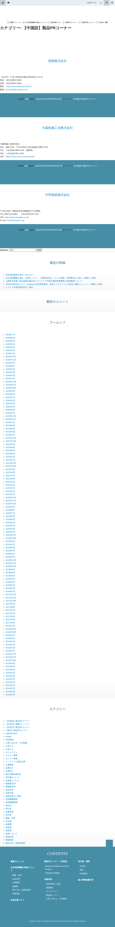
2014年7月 (10, 688)
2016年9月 (10, 635)
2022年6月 (10, 450)
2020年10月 (11, 504)
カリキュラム (11, 752)
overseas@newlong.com (17, 89)
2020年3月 (10, 525)
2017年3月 (10, 619)
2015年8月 (10, 666)
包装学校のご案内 (13, 796)
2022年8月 (10, 447)
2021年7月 (10, 475)
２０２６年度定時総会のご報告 (19, 287)
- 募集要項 (49, 888)
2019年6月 (10, 547)
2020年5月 (10, 519)
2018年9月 (10, 569)
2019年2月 (10, 557)
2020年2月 (10, 529)
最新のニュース (15, 22)
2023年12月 (11, 416)
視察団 (9, 827)
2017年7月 (10, 610)
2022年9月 (10, 444)
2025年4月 (10, 372)
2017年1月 (10, 626)
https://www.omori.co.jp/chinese (20, 156)
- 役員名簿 (15, 879)
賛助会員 (9, 837)
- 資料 (81, 870)
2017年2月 (10, 623)
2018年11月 (11, 563)
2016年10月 (11, 632)
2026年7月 (10, 334)
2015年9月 (10, 663)
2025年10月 (11, 360)
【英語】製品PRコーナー (17, 730)
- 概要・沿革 (16, 875)
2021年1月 (10, 494)
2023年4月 (10, 432)
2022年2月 (10, 457)
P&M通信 (10, 740)
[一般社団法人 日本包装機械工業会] (57, 13)
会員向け (9, 768)
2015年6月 (10, 670)
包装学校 (9, 790)
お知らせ (9, 746)
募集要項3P (11, 786)
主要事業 (9, 765)
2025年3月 (10, 375)
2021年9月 (10, 469)
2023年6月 (10, 425)
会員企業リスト (55, 22)
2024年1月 (10, 413)
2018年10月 (11, 566)
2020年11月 (11, 500)
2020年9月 (10, 507)
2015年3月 (10, 676)
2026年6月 (10, 338)
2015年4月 (10, 673)
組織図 (9, 824)
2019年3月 (10, 554)
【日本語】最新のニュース (17, 724)
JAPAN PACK (11, 733)
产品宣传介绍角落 (52, 873)
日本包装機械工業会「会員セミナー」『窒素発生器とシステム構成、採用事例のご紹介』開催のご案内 (51, 278)
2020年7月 (10, 513)
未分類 (9, 815)
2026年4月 (10, 344)
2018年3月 (10, 585)
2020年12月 (11, 497)
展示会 (9, 805)
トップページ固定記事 (15, 761)
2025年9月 (10, 363)
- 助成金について (52, 895)
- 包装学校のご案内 (53, 884)
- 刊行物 (82, 866)
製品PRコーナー (71, 22)
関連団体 (9, 840)
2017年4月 (10, 616)
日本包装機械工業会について (36, 22)
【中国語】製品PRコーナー (84, 99)
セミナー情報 (11, 755)
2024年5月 (10, 403)
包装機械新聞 (11, 799)
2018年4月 (10, 582)
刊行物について (12, 777)
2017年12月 (11, 594)
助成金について (12, 780)
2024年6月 (10, 400)
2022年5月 (10, 454)
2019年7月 (10, 544)
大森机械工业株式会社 (57, 128)
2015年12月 (11, 654)
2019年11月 (11, 535)
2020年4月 (10, 522)
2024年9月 (10, 391)
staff (27, 99)
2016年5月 (10, 638)
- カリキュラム (51, 891)
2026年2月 (10, 350)
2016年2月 (10, 648)
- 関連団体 (15, 894)
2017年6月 (10, 613)
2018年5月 (10, 579)
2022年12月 (11, 438)
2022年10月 (11, 441)
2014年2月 (10, 695)
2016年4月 (10, 641)
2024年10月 (11, 388)
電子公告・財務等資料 (15, 843)
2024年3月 (10, 410)
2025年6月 (10, 366)
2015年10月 (11, 660)
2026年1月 (10, 353)
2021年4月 (10, 485)
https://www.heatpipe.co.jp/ (17, 217)
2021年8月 (10, 472)
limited (8, 736)
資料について (11, 834)
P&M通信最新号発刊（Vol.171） (20, 275)
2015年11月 (11, 657)
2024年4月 (10, 407)
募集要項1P (11, 783)
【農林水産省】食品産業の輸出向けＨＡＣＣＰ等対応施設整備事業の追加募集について (44, 281)
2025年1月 (10, 378)
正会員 (9, 821)
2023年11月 (11, 419)
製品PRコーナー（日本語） (56, 861)
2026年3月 (10, 347)
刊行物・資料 (103, 22)
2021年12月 (11, 463)
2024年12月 (11, 382)
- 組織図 (14, 886)
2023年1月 (10, 435)
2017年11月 (11, 598)
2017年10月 (11, 601)
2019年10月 (11, 538)
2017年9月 (10, 604)
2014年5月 (10, 691)
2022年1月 (10, 460)
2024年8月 (10, 394)
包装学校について (88, 22)
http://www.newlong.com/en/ (18, 86)
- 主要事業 (15, 883)
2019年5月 (10, 550)
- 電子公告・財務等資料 (21, 890)
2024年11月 (11, 385)
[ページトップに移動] (109, 843)
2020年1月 (10, 532)
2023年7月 (10, 422)
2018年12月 (11, 560)
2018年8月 (10, 572)
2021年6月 (10, 479)
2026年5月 (10, 341)
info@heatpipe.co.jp (15, 220)
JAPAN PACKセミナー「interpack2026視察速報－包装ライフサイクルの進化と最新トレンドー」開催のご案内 (54, 284)
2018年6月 (10, 576)
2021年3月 (10, 488)
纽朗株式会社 (57, 61)
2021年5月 (10, 482)
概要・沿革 (10, 818)
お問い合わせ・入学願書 (16, 743)
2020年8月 (10, 510)
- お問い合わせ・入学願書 (55, 899)
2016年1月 (10, 651)
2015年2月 (10, 679)
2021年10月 (11, 466)
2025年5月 (10, 369)
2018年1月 (10, 591)
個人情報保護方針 (13, 774)
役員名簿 (9, 812)
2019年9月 (10, 541)
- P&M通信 (83, 874)
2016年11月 (11, 629)
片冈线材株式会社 (57, 195)
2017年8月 (10, 607)
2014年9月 (10, 685)
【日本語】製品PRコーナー (18, 727)
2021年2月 (10, 491)
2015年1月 (10, 682)
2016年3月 (10, 645)
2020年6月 (10, 516)
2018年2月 (10, 588)
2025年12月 (11, 356)
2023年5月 (10, 429)
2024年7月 (10, 397)
